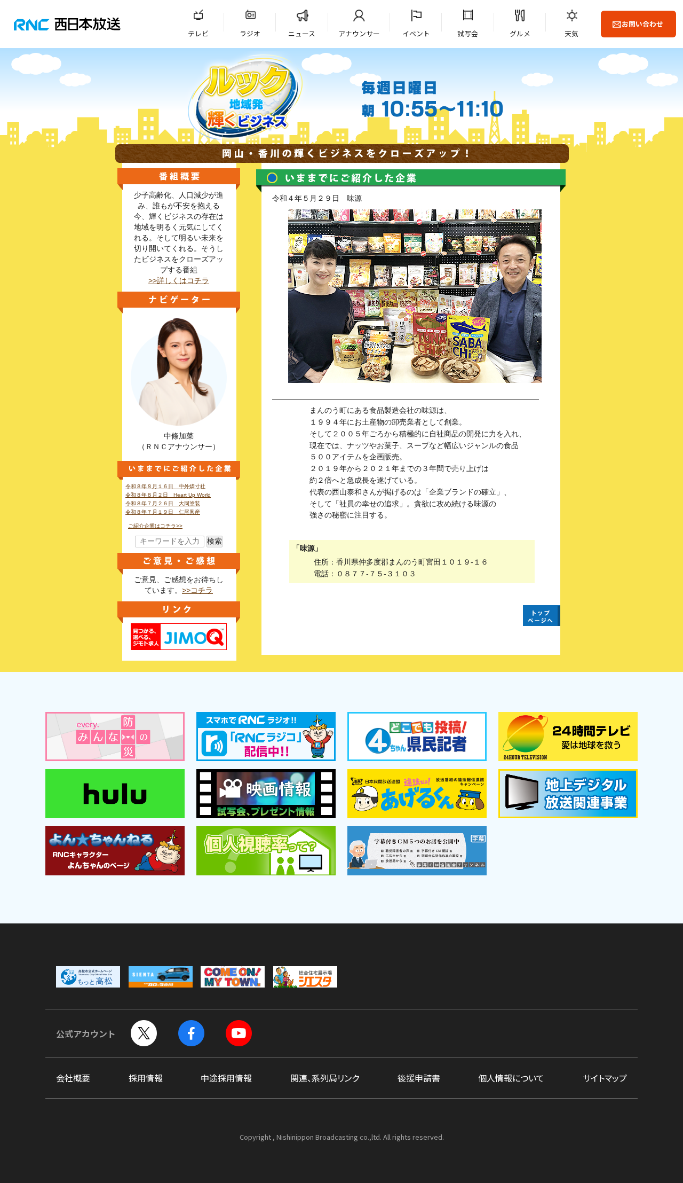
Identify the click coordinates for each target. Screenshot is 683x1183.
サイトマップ (605, 1077)
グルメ (520, 33)
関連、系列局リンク (324, 1077)
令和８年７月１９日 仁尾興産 (162, 512)
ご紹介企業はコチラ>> (155, 526)
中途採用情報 (226, 1077)
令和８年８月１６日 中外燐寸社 (165, 486)
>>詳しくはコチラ (178, 281)
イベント (416, 33)
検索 (214, 541)
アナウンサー (359, 33)
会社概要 (73, 1077)
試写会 (467, 33)
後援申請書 (419, 1077)
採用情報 (146, 1077)
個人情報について (511, 1077)
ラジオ (250, 33)
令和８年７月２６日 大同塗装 (162, 503)
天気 (571, 33)
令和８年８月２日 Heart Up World (168, 495)
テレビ (198, 33)
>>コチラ (197, 590)
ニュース (301, 33)
